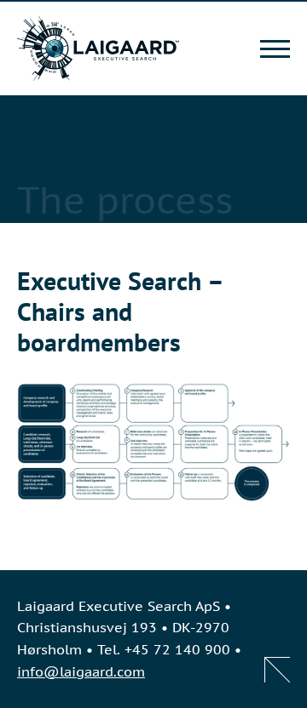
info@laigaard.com (81, 671)
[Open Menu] (275, 49)
